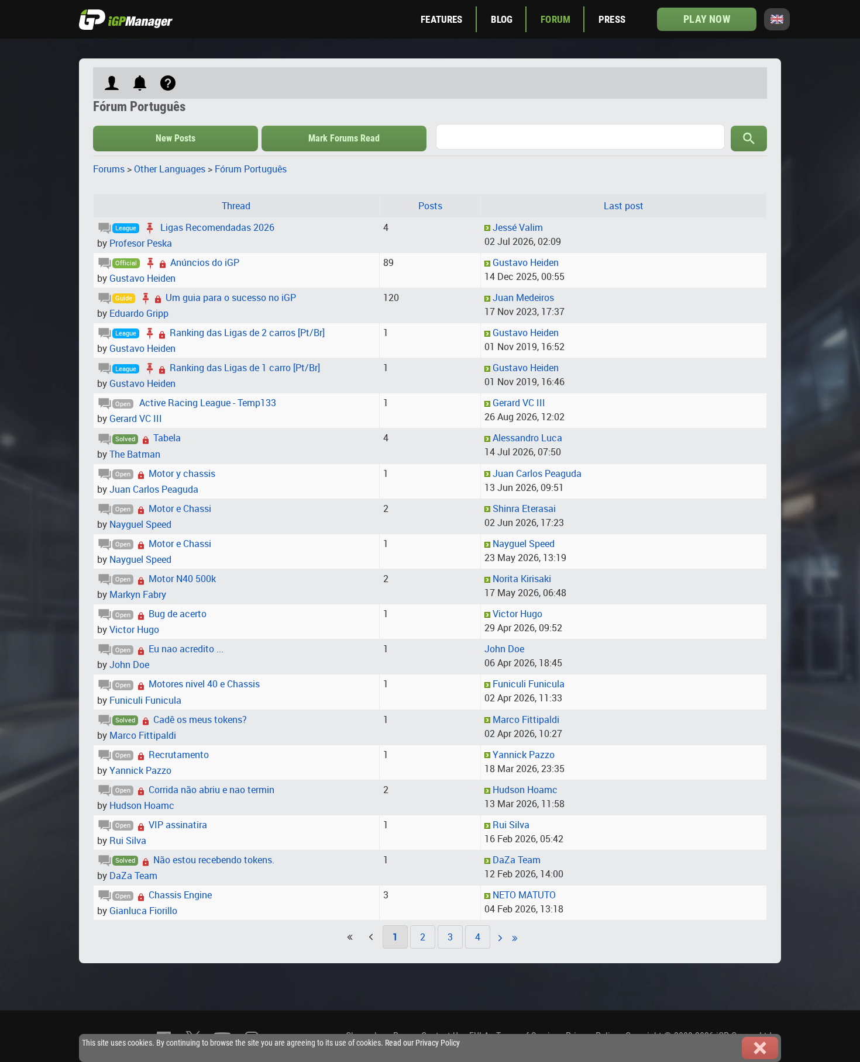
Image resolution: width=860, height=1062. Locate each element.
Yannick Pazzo (140, 770)
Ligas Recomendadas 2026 (217, 227)
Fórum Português (251, 168)
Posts (430, 205)
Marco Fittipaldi (142, 735)
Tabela (167, 437)
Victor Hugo (134, 629)
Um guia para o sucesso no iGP (231, 297)
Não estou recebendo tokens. (213, 859)
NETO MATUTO (524, 894)
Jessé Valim (518, 227)
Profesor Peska (140, 243)
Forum (555, 19)
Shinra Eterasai (524, 508)
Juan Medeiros (523, 297)
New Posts (175, 138)
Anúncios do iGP (204, 262)
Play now (706, 19)
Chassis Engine (180, 894)
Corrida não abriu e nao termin (211, 789)
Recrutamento (179, 754)
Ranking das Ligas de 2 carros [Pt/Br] (247, 332)
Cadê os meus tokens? (200, 719)
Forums (109, 168)
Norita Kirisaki (522, 578)
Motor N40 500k (182, 578)
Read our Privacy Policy (422, 1043)
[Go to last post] (487, 227)
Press (611, 19)
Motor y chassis (182, 473)
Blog (502, 19)
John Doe (129, 664)
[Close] (760, 1048)
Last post (624, 205)
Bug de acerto (178, 613)
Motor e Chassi (180, 508)
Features (441, 19)
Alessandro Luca (527, 437)
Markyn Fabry (137, 594)
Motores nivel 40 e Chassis (204, 683)
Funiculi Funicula (145, 700)
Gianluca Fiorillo (143, 910)
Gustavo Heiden (142, 278)
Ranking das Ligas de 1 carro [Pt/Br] (245, 367)
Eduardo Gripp (138, 313)
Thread (236, 205)
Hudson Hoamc (141, 805)
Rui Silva (127, 840)
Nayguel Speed (140, 524)
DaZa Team (133, 875)
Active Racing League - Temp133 (207, 402)
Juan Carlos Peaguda (153, 489)
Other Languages (169, 168)
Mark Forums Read (344, 138)
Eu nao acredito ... (186, 648)
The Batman (134, 454)
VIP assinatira (178, 824)
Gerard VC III (135, 418)
